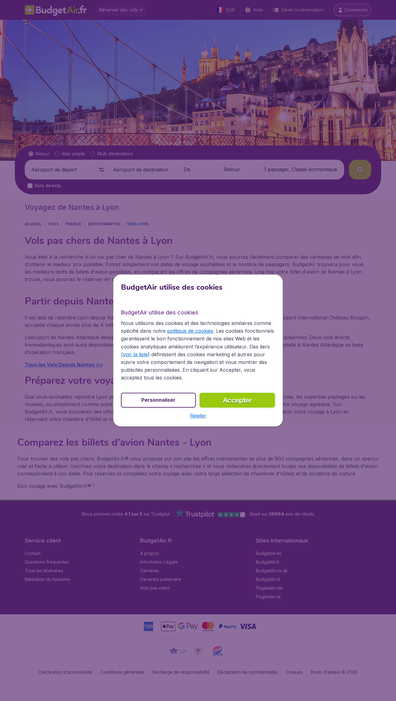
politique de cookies (190, 331)
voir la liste (135, 354)
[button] (198, 416)
